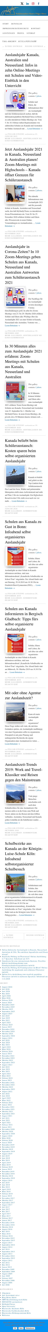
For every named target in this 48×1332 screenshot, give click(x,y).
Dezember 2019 (8, 1145)
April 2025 (6, 1022)
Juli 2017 (6, 1207)
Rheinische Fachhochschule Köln (15, 1311)
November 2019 (8, 1147)
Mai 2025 (6, 1020)
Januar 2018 (7, 1196)
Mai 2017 (6, 1211)
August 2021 (7, 1116)
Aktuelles (16, 24)
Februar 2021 (7, 1125)
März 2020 (6, 1138)
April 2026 (6, 996)
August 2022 (7, 1091)
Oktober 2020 (7, 1131)
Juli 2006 (6, 1285)
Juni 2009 (6, 1276)
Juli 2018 (6, 1182)
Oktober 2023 (7, 1060)
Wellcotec (6, 1315)
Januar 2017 (7, 1220)
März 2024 (6, 1049)
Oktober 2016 (7, 1227)
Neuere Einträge (35, 46)
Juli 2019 (6, 1156)
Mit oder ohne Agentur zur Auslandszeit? (23, 695)
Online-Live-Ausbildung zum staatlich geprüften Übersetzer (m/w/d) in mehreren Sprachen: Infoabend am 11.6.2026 (25, 976)
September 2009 (8, 1271)
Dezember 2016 (8, 1222)
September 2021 (8, 1114)
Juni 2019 (6, 1158)
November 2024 (8, 1031)
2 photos (38, 190)
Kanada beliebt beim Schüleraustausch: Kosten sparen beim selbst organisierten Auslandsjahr (21, 450)
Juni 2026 (6, 991)
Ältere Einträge (12, 46)
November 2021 (8, 1109)
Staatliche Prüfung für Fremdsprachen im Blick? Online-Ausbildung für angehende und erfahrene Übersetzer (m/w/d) (25, 970)
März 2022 (6, 1100)
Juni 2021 (6, 1120)
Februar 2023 (7, 1078)
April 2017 (6, 1214)
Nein (21, 1328)
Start (6, 24)
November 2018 (8, 1174)
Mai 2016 (6, 1231)
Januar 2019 (7, 1169)
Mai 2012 (6, 1265)
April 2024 (6, 1047)
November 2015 (8, 1238)
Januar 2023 (7, 1080)
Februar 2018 (7, 1194)
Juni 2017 (6, 1209)
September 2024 (8, 1036)
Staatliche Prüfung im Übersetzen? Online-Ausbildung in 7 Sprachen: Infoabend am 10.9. (24, 957)
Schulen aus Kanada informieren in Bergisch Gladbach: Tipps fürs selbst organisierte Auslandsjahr (24, 619)
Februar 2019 (7, 1167)
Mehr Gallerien (13, 138)
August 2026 (7, 987)
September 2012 (8, 1258)
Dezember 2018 (8, 1171)
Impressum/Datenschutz (16, 28)
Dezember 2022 (8, 1082)
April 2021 (6, 1122)
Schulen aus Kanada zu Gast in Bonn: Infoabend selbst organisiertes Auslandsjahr (23, 532)
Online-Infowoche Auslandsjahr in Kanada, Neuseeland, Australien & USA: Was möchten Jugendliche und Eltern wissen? (25, 952)
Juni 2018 (6, 1185)
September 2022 (8, 1089)
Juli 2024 (6, 1040)
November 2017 (8, 1198)
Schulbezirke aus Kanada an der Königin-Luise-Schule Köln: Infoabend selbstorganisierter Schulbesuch (24, 856)
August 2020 (7, 1136)
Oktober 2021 (7, 1111)
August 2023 (7, 1065)
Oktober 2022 (7, 1087)
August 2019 (7, 1154)
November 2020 (8, 1129)
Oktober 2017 (7, 1200)
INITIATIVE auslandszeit (12, 1302)
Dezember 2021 (8, 1107)
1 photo (38, 96)
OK (15, 1328)
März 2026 (6, 998)
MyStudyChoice (8, 1304)
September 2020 (8, 1134)
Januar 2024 (7, 1053)
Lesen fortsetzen (34, 128)
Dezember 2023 (8, 1056)
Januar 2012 (7, 1267)
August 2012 (7, 1260)
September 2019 (8, 1151)
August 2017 (7, 1205)
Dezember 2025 (8, 1005)
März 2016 (6, 1234)
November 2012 (8, 1256)
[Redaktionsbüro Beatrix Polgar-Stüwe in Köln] (24, 12)
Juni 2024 (6, 1042)
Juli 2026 (6, 989)
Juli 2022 (6, 1094)
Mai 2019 (6, 1160)
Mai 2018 (6, 1187)
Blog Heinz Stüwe (9, 1297)
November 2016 (8, 1225)
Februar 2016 (7, 1236)
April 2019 (6, 1162)
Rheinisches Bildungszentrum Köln (16, 1313)
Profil (20, 33)
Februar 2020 (7, 1140)
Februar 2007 (7, 1278)
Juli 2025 (6, 1016)
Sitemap (31, 33)
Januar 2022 (7, 1105)
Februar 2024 (7, 1051)
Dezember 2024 (8, 1029)
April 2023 (6, 1073)
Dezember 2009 (8, 1269)
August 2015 (7, 1242)
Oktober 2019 (7, 1149)
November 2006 (8, 1280)
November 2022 (8, 1085)
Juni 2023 (6, 1069)
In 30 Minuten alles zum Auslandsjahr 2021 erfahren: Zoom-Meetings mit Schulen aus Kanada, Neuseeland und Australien (23, 361)
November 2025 (8, 1007)
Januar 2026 (7, 1002)
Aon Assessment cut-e (11, 1295)
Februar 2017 (7, 1218)
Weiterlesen (30, 1328)
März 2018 (6, 1191)
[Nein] (45, 1325)
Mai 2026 (6, 993)
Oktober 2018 (7, 1176)
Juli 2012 (6, 1262)
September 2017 (8, 1202)
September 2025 (8, 1011)
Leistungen (9, 33)
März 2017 (6, 1216)
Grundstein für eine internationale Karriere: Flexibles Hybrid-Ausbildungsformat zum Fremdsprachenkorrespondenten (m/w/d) (24, 963)
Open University (8, 1306)
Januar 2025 (7, 1027)
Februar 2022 (7, 1102)
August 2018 (7, 1180)
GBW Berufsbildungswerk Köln (14, 1300)
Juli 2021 (6, 1118)
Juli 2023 (6, 1067)
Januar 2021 (7, 1127)
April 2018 (6, 1189)
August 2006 (7, 1282)
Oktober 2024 (7, 1033)
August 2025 (7, 1013)
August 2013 (7, 1254)
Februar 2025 (7, 1025)
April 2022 (6, 1098)
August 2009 (7, 1274)
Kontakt (35, 28)
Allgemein (6, 1293)
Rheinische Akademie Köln (13, 1308)
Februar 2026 (7, 1000)
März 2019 (6, 1165)
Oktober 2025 (7, 1009)
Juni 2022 (6, 1096)
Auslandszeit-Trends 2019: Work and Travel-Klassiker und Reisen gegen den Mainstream (23, 772)
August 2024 (7, 1038)
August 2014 (7, 1247)
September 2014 (8, 1245)
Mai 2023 (6, 1071)
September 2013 (8, 1251)
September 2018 (8, 1178)
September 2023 (8, 1062)
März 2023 (6, 1076)
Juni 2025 (6, 1018)
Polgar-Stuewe (16, 134)
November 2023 (8, 1058)
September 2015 (8, 1240)
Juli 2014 (6, 1249)
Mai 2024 (6, 1045)
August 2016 (7, 1229)
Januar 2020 (7, 1142)
